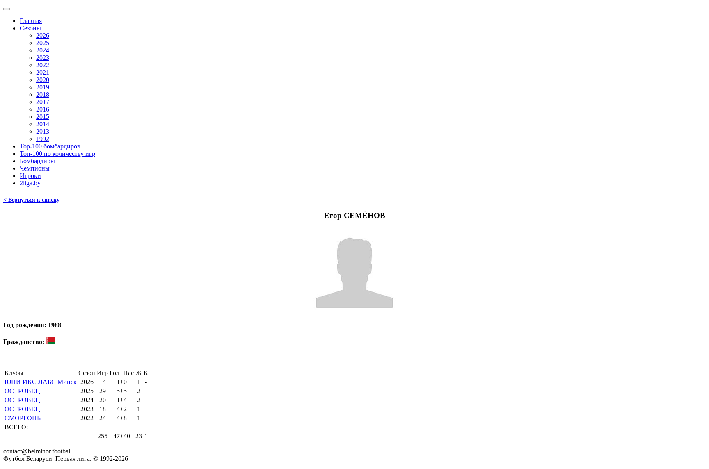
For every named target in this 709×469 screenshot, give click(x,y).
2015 (42, 116)
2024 (42, 50)
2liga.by (30, 183)
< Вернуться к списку (31, 200)
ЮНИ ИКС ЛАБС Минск (41, 381)
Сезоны (30, 28)
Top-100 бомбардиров (50, 146)
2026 (42, 35)
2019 (42, 87)
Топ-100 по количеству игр (57, 153)
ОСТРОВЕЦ (22, 390)
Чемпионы (35, 168)
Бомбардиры (37, 160)
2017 (42, 101)
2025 (42, 42)
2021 (42, 72)
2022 (42, 64)
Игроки (30, 175)
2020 (42, 79)
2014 (42, 124)
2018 (42, 94)
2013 (42, 131)
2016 (42, 109)
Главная (31, 20)
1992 (42, 138)
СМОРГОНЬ (23, 417)
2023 (42, 57)
